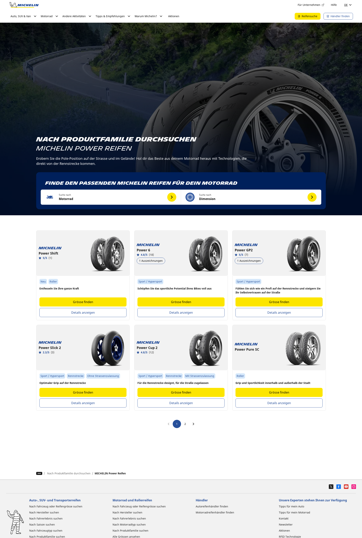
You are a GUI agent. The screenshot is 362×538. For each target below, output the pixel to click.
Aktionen (173, 16)
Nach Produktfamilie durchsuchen (68, 473)
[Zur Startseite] (24, 5)
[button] (111, 197)
